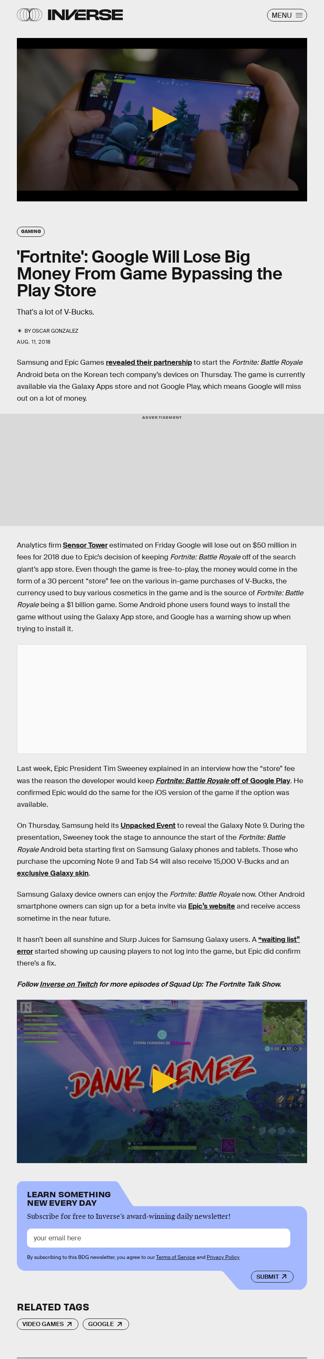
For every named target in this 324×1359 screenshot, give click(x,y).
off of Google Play (223, 780)
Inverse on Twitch (68, 984)
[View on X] (162, 699)
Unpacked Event (148, 825)
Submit (267, 1276)
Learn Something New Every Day (69, 1197)
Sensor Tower (85, 545)
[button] (162, 119)
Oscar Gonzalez (55, 331)
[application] (162, 119)
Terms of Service (175, 1257)
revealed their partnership (149, 362)
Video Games (43, 1324)
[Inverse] (85, 14)
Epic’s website (211, 906)
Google (101, 1324)
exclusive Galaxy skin (53, 873)
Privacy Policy (223, 1257)
